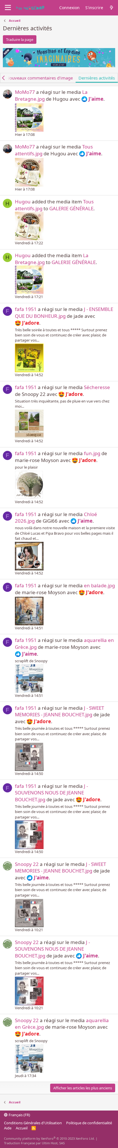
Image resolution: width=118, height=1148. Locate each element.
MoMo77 (25, 92)
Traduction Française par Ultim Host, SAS (34, 1143)
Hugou (23, 201)
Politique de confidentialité (89, 1122)
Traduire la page (19, 39)
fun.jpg (92, 453)
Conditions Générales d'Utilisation (33, 1122)
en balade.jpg (99, 585)
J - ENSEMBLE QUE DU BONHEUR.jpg (64, 312)
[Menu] (8, 7)
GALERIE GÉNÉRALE (71, 208)
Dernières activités (96, 78)
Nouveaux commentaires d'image (39, 78)
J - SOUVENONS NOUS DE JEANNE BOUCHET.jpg (51, 793)
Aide (7, 1128)
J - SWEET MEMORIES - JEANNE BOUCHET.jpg (59, 711)
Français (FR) (19, 1114)
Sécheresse (97, 387)
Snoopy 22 (27, 864)
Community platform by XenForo (49, 1138)
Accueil (21, 1128)
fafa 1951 (26, 309)
